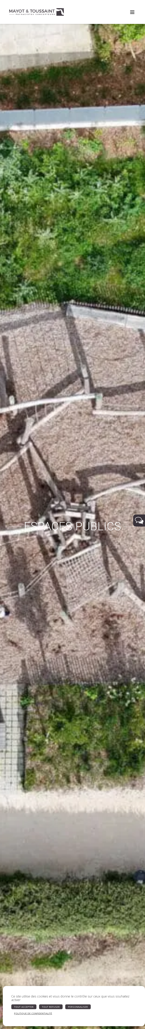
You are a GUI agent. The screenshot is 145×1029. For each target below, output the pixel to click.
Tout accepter (24, 1006)
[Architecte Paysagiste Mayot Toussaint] (36, 12)
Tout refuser (51, 1006)
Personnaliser (78, 1006)
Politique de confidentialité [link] (33, 1013)
